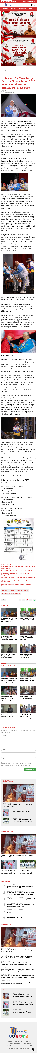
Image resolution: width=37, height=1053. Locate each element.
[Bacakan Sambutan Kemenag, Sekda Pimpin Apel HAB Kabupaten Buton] (9, 630)
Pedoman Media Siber (14, 1043)
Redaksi (28, 1041)
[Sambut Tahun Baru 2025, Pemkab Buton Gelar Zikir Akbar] (28, 612)
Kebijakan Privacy (19, 1046)
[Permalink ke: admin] (2, 91)
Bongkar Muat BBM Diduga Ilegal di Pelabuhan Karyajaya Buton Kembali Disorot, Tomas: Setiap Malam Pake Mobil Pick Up (17, 976)
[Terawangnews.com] (7, 4)
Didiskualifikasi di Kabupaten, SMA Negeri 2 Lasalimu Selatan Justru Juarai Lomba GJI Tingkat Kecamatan (23, 820)
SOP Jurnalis (27, 1043)
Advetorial (4, 75)
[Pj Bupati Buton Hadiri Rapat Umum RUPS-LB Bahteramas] (28, 630)
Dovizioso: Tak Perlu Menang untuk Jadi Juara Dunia (20, 911)
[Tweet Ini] (23, 600)
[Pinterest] (17, 1036)
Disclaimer (31, 1046)
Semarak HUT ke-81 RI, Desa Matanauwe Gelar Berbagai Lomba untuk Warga (18, 805)
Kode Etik (8, 1046)
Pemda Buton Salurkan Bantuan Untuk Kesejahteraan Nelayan (16, 584)
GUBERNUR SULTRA (8, 590)
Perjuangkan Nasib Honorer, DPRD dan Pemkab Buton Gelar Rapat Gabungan (18, 567)
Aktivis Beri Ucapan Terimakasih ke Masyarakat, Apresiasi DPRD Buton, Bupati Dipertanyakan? (20, 893)
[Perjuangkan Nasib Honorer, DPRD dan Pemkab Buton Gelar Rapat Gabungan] (9, 612)
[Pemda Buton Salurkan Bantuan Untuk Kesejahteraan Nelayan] (28, 648)
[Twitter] (13, 1036)
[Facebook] (10, 1036)
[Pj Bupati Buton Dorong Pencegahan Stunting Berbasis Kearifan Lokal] (9, 648)
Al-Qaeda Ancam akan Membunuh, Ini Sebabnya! (21, 899)
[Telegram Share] (30, 600)
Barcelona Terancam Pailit (14, 917)
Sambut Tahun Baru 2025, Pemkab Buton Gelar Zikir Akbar (18, 570)
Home (10, 1041)
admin (6, 91)
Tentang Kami (19, 1041)
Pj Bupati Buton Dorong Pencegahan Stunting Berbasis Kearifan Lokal (16, 580)
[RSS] (27, 1036)
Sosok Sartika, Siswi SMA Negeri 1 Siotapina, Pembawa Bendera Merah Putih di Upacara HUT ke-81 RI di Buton (23, 812)
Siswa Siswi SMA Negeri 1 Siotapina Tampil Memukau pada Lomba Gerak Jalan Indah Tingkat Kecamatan (17, 969)
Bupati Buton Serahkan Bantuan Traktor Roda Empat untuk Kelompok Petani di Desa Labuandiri (18, 982)
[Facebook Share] (20, 600)
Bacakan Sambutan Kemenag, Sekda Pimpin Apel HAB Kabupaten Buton (16, 574)
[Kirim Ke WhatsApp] (34, 600)
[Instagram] (20, 1036)
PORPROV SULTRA (23, 590)
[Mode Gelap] (32, 4)
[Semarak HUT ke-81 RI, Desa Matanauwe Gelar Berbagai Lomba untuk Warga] (18, 793)
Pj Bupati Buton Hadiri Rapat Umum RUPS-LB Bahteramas (18, 577)
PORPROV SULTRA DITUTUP (11, 594)
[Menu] (2, 4)
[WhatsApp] (23, 1036)
